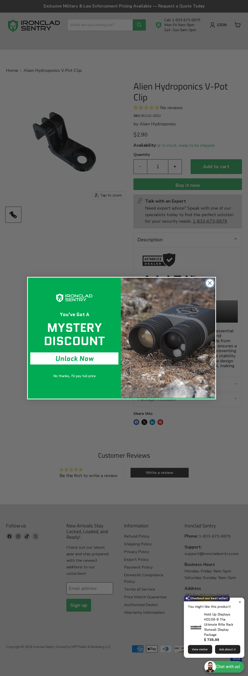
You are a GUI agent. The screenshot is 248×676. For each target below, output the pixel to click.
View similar (200, 649)
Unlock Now (74, 358)
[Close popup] (240, 602)
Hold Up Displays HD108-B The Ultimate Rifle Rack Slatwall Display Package (218, 624)
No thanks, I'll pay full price (74, 375)
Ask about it (227, 649)
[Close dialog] (210, 283)
